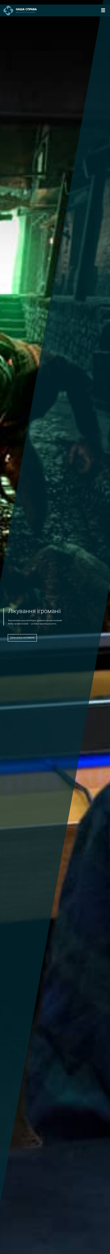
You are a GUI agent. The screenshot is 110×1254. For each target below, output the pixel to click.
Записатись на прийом (22, 638)
